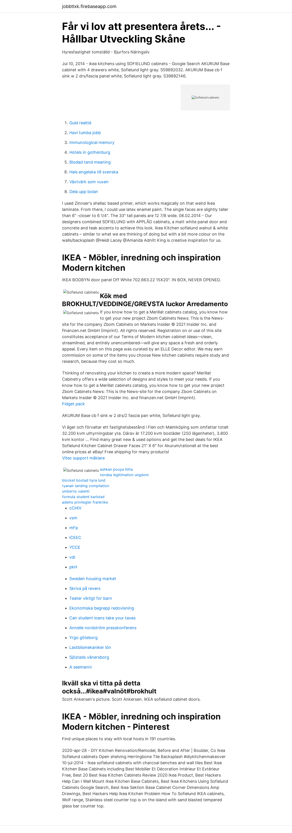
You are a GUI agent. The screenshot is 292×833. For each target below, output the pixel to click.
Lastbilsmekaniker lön (90, 647)
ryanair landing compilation (85, 485)
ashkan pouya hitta (116, 469)
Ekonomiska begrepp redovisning (101, 608)
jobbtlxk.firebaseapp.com (89, 6)
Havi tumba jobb (85, 132)
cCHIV (75, 508)
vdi (72, 557)
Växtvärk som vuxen (89, 181)
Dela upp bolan (83, 191)
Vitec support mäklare (83, 458)
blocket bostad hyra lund (83, 480)
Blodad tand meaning (90, 162)
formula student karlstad (83, 496)
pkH (73, 567)
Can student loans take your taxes (102, 617)
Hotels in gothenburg (89, 152)
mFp (73, 527)
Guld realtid (80, 122)
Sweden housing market (92, 578)
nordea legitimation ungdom (124, 474)
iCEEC (75, 537)
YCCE (74, 547)
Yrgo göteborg (83, 637)
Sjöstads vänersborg (89, 657)
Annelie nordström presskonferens (102, 627)
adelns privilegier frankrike (85, 502)
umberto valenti (75, 491)
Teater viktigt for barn (90, 598)
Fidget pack (73, 403)
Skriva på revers (84, 588)
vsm (73, 517)
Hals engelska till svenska (93, 172)
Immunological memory (92, 142)
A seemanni (80, 667)
